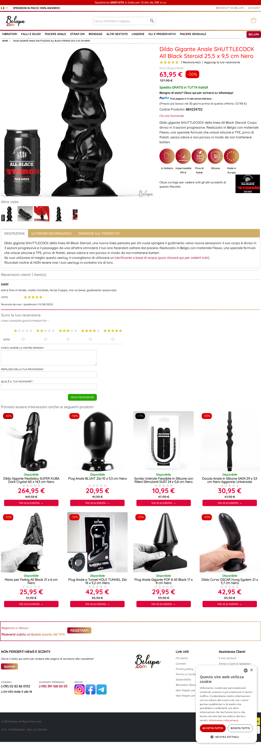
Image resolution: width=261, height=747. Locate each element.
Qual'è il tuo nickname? (16, 381)
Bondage (95, 34)
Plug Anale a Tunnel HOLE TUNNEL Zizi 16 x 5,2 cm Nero (97, 581)
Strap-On (77, 34)
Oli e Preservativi (162, 34)
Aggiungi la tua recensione (222, 62)
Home (5, 40)
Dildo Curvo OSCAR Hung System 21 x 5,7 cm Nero (229, 581)
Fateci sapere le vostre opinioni (22, 347)
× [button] (251, 670)
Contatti (181, 663)
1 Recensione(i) (191, 62)
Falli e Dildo (31, 34)
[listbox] (246, 670)
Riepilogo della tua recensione (22, 369)
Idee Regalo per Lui (188, 695)
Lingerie (138, 34)
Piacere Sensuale (193, 34)
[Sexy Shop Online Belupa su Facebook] (90, 693)
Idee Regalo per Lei (188, 690)
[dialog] (226, 704)
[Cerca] (152, 21)
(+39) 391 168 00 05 (53, 686)
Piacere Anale (55, 34)
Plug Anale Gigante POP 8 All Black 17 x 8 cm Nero (163, 581)
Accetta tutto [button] (212, 728)
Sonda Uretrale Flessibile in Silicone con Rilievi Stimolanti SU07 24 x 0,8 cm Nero (163, 480)
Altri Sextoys (117, 34)
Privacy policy (184, 668)
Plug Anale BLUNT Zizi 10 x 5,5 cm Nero (97, 478)
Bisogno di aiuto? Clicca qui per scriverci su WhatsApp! (196, 93)
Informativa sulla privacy (223, 720)
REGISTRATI (79, 630)
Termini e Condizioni (188, 674)
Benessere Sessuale (187, 684)
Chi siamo (182, 658)
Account (254, 7)
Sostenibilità (183, 679)
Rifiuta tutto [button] (240, 728)
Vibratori (9, 34)
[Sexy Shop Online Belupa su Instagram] (79, 693)
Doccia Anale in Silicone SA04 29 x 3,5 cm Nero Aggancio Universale (229, 480)
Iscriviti (9, 666)
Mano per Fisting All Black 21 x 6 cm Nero (31, 581)
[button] (226, 737)
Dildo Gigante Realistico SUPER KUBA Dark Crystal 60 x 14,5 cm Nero (31, 480)
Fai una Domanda (171, 116)
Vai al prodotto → (31, 503)
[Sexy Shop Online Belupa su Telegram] (101, 693)
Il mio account (228, 658)
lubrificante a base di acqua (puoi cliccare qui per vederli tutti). (162, 258)
